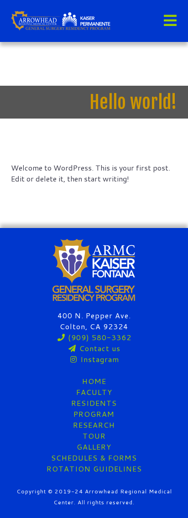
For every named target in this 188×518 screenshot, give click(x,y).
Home (94, 381)
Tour (94, 435)
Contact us (98, 348)
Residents (94, 403)
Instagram (98, 359)
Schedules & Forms (94, 457)
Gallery (94, 446)
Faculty (94, 392)
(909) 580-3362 (98, 337)
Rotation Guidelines (94, 468)
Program (94, 414)
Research (94, 425)
